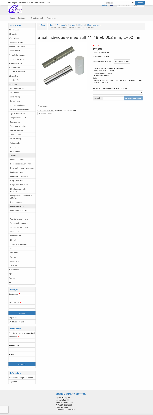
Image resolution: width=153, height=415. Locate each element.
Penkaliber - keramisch (19, 176)
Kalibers (13, 155)
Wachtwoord (14, 302)
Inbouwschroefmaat (17, 105)
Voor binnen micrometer (19, 227)
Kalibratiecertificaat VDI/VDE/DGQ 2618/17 (110, 89)
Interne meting (15, 138)
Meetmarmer (14, 147)
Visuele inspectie (15, 63)
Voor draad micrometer (19, 223)
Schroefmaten (15, 101)
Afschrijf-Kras (15, 151)
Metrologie (13, 84)
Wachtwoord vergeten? (18, 322)
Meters (12, 248)
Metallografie (14, 80)
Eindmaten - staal (17, 159)
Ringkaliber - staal (17, 180)
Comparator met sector (18, 118)
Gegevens (13, 381)
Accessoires (14, 261)
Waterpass (14, 252)
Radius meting (15, 143)
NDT (10, 274)
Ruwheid (13, 257)
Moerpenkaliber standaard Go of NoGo (21, 196)
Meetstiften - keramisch (19, 210)
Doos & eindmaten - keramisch (22, 168)
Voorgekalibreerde (17, 88)
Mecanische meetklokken (19, 109)
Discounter (13, 34)
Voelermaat (14, 231)
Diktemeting (13, 76)
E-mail (11, 354)
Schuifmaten (14, 92)
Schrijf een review (121, 61)
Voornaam (13, 337)
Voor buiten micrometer (19, 219)
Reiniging (12, 278)
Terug (43, 25)
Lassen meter (15, 235)
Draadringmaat (16, 202)
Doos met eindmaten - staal (20, 164)
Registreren (13, 317)
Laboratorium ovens (16, 59)
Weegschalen (14, 38)
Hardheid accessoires (17, 46)
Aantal (97, 98)
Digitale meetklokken (17, 113)
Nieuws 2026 (14, 30)
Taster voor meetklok (18, 126)
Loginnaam (13, 294)
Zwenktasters (15, 122)
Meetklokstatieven (16, 130)
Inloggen (22, 313)
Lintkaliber (14, 240)
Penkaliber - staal (16, 172)
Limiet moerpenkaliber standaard (18, 190)
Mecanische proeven (17, 55)
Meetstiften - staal (17, 206)
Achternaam (14, 345)
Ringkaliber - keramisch (19, 185)
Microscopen (14, 270)
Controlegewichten (16, 42)
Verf (10, 282)
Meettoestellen (14, 67)
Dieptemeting (15, 97)
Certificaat (13, 265)
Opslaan (140, 2)
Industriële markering (17, 71)
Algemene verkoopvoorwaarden (21, 377)
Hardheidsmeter (15, 51)
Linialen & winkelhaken (18, 244)
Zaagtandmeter (15, 134)
